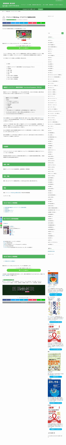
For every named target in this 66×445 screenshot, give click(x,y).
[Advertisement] (56, 24)
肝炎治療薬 (51, 222)
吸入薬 (50, 152)
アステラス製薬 (34, 281)
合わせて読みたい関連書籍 (13, 75)
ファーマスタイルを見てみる (55, 349)
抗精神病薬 (51, 184)
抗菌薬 (50, 186)
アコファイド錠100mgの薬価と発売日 (14, 192)
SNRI (50, 57)
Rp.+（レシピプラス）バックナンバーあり (55, 320)
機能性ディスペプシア (29, 282)
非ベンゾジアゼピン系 (53, 242)
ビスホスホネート (52, 102)
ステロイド (51, 87)
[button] (6, 23)
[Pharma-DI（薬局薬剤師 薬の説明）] (8, 3)
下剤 (50, 130)
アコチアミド (9, 281)
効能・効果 (10, 70)
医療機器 (51, 145)
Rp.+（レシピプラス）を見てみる (55, 321)
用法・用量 (10, 72)
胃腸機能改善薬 (52, 225)
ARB (50, 40)
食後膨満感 (39, 282)
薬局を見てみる (55, 376)
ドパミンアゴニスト (53, 98)
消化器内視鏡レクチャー (9, 210)
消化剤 (50, 192)
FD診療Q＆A (5, 223)
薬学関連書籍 (52, 229)
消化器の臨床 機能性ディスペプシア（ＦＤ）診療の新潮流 (15, 207)
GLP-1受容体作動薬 (53, 46)
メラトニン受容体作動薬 (53, 122)
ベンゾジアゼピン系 (53, 115)
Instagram (40, 9)
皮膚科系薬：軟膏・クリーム (54, 210)
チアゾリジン (52, 96)
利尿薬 (50, 141)
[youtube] (60, 0)
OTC (50, 51)
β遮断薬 (51, 70)
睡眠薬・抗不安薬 (52, 212)
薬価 (8, 73)
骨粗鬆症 (51, 244)
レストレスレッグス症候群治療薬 (55, 124)
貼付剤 (50, 237)
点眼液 (50, 199)
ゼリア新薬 (15, 282)
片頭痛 (50, 201)
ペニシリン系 (52, 117)
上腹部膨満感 (19, 282)
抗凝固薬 (51, 179)
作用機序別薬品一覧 (53, 137)
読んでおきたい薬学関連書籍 (13, 77)
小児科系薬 (51, 158)
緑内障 (50, 218)
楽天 (4, 241)
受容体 (50, 147)
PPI (20, 119)
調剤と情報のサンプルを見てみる (55, 402)
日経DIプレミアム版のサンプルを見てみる (55, 294)
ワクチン (51, 128)
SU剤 (50, 61)
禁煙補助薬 (51, 214)
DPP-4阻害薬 (52, 44)
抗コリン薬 (51, 169)
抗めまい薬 (51, 162)
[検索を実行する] (62, 33)
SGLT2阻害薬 (52, 55)
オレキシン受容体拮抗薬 (53, 81)
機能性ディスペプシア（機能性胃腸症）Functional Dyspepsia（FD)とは (21, 66)
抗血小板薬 (51, 188)
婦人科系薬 (51, 156)
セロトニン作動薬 (52, 89)
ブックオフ (12, 234)
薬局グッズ (51, 231)
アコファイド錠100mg (28, 281)
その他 (50, 72)
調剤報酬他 (51, 235)
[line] (59, 0)
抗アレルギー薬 (52, 164)
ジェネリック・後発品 (53, 85)
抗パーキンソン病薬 (53, 173)
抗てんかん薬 (52, 160)
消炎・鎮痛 (51, 197)
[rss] (61, 0)
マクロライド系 (52, 119)
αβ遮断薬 (51, 64)
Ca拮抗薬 (51, 42)
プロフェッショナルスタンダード (55, 111)
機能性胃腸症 (35, 282)
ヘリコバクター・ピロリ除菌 (54, 113)
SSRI (50, 59)
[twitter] (56, 0)
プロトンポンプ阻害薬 (53, 109)
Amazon (12, 229)
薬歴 (50, 233)
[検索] (63, 0)
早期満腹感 (23, 282)
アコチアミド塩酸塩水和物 (15, 281)
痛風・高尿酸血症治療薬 (53, 207)
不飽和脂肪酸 (52, 132)
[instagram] (57, 0)
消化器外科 (7, 208)
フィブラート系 (52, 106)
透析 (50, 240)
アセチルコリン (39, 281)
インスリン (51, 79)
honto (12, 233)
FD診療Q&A (11, 226)
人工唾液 (51, 134)
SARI (50, 53)
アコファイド (22, 281)
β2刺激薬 (51, 66)
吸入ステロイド (52, 149)
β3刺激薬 (51, 68)
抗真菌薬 (51, 182)
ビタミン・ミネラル (53, 104)
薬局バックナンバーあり (56, 374)
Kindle (12, 230)
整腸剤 (50, 190)
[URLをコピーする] (1, 227)
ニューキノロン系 (52, 100)
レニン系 (51, 126)
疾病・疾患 (51, 205)
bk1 (4, 245)
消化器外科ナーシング (9, 211)
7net (11, 232)
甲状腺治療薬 (52, 203)
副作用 (50, 143)
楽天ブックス (13, 231)
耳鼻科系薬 (51, 220)
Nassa (50, 49)
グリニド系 (51, 83)
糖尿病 (51, 216)
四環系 (50, 154)
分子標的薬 (51, 139)
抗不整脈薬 (51, 177)
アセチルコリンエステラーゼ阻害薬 (11, 19)
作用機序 (9, 68)
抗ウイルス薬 (52, 167)
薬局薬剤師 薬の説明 (51, 251)
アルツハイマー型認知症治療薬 (54, 76)
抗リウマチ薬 (52, 175)
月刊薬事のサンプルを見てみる (56, 429)
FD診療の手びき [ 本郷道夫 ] (10, 261)
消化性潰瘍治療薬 (52, 195)
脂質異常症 (51, 227)
